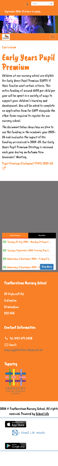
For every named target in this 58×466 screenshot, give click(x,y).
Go (51, 3)
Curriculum (9, 47)
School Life (42, 413)
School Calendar (15, 235)
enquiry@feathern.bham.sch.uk (23, 350)
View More (47, 266)
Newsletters (42, 235)
